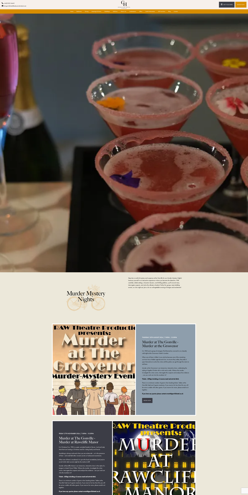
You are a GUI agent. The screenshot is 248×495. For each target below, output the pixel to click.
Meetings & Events (96, 11)
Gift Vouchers (228, 4)
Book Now (241, 4)
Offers (140, 11)
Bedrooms (79, 11)
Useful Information (150, 11)
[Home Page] (124, 5)
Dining (86, 11)
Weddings (107, 11)
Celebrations (132, 11)
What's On (123, 11)
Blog (169, 11)
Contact (176, 11)
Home (71, 11)
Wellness (115, 11)
